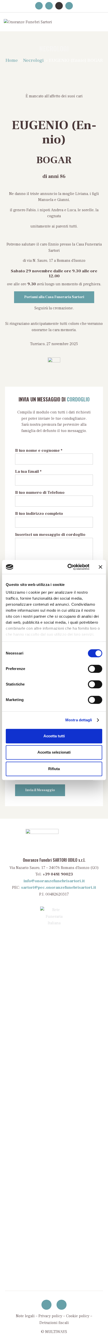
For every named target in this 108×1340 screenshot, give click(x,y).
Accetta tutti (54, 736)
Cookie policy (77, 1315)
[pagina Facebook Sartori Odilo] (46, 1305)
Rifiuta (54, 769)
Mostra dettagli (78, 720)
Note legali (25, 1315)
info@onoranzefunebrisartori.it (54, 880)
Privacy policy (50, 1315)
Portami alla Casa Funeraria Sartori (54, 297)
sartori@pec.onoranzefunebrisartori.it (58, 887)
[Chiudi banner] (100, 567)
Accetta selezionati (54, 752)
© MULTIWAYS (54, 1331)
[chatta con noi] (62, 1305)
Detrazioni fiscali (54, 1322)
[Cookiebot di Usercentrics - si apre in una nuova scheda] (67, 567)
